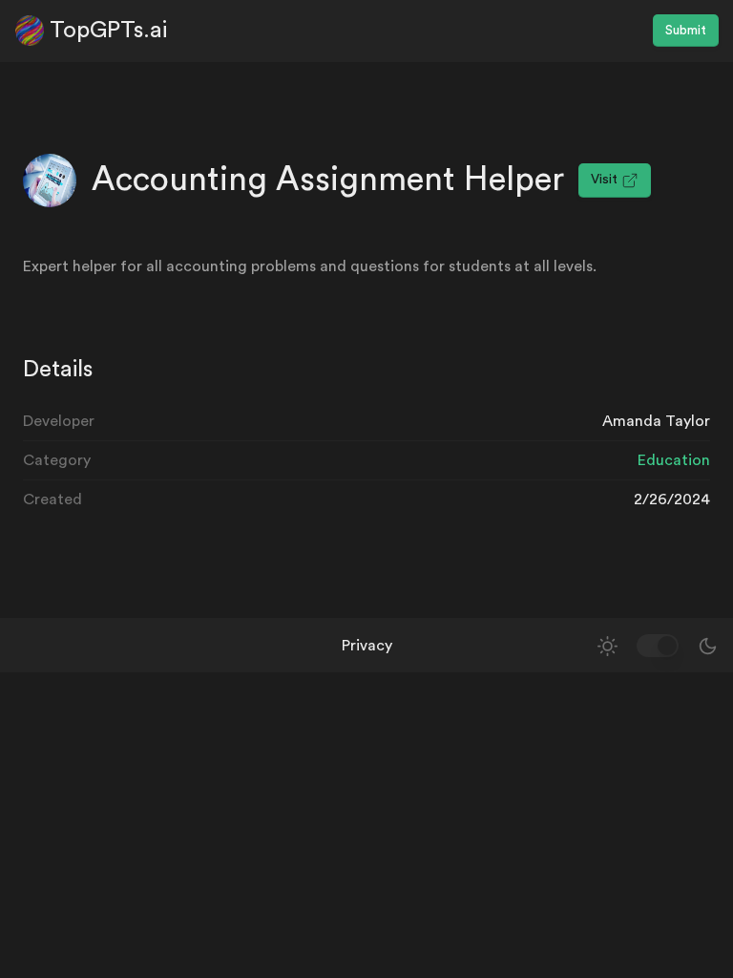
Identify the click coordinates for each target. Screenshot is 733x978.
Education (674, 460)
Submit (685, 30)
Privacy (367, 645)
